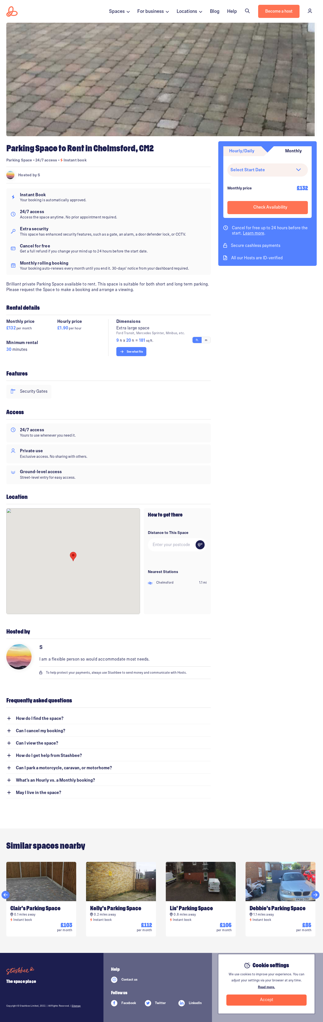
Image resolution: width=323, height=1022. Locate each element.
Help (232, 11)
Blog (215, 11)
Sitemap (76, 1006)
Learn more (253, 233)
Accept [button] (266, 1000)
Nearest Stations (163, 572)
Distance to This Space (168, 533)
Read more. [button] (266, 987)
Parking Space (19, 160)
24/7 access (46, 160)
